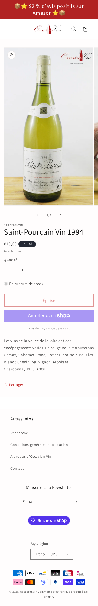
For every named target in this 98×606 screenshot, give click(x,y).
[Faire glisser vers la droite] (60, 215)
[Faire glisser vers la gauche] (37, 215)
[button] (10, 29)
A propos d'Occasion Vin (30, 456)
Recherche (19, 433)
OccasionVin (28, 591)
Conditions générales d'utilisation (39, 444)
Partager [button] (16, 384)
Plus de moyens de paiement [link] (49, 328)
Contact (17, 468)
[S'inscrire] (75, 502)
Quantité (10, 260)
